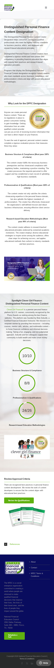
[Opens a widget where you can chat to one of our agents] (43, 663)
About (33, 562)
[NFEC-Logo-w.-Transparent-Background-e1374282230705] (9, 5)
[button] (27, 544)
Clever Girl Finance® (15, 310)
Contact (34, 568)
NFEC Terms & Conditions (37, 574)
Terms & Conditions (27, 659)
